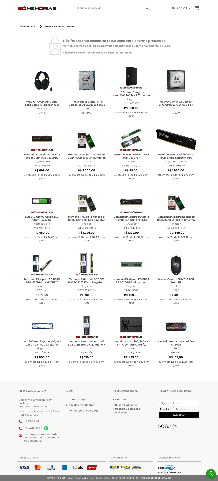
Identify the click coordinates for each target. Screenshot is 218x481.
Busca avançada (125, 405)
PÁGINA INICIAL (28, 26)
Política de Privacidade (82, 410)
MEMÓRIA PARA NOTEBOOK (59, 26)
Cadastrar (179, 415)
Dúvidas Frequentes (80, 405)
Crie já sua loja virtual (169, 472)
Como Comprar (77, 399)
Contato (119, 399)
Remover (181, 409)
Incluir (166, 409)
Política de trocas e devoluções (126, 410)
